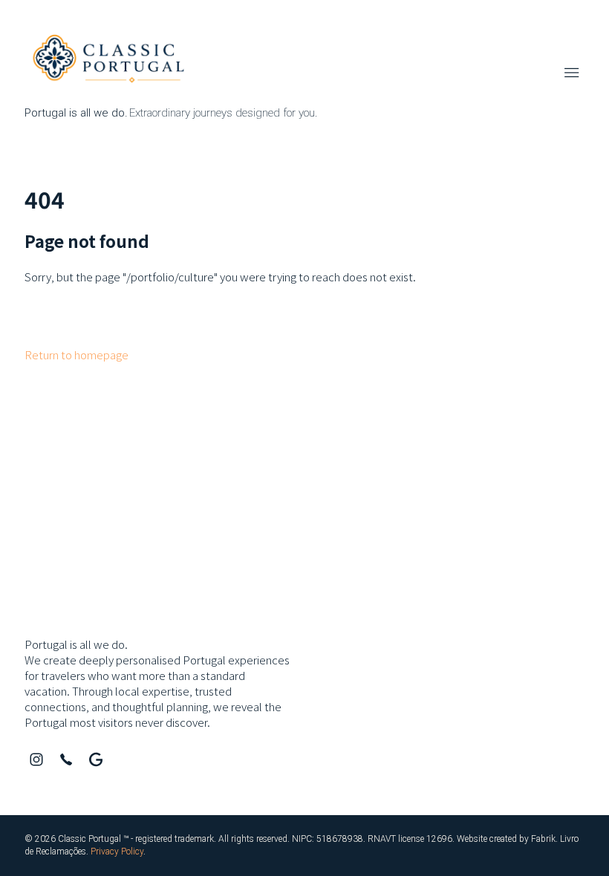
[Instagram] (36, 759)
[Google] (96, 759)
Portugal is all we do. (76, 644)
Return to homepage (76, 354)
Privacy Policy (117, 851)
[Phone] (66, 759)
